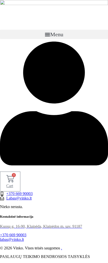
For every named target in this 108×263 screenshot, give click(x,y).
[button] (54, 34)
